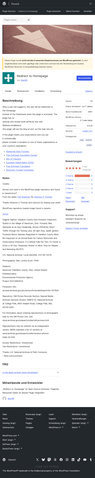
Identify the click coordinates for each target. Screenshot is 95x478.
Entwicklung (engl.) (57, 423)
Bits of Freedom (13, 159)
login (82, 140)
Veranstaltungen (79, 418)
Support (89, 91)
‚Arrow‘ (5, 214)
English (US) (88, 131)
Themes (29, 418)
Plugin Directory (9, 11)
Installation (40, 91)
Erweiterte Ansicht (74, 152)
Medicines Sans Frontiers (17, 151)
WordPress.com (10, 435)
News (5, 418)
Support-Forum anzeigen (77, 228)
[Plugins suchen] (28, 19)
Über (4, 414)
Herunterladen (84, 78)
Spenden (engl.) (80, 423)
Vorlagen (30, 427)
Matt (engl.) (9, 440)
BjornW (24, 80)
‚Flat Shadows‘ (23, 197)
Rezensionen (23, 91)
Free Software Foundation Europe (21, 155)
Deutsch (12, 460)
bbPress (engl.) (10, 444)
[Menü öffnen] (91, 3)
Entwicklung (55, 91)
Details (8, 91)
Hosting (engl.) (9, 423)
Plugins (29, 423)
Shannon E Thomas (43, 197)
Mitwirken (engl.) (79, 414)
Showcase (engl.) (33, 414)
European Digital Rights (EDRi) (20, 162)
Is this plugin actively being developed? (20, 372)
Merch (76, 427)
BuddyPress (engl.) (12, 448)
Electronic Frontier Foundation (20, 170)
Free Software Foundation (18, 166)
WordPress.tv (56, 427)
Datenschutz (8, 427)
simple (89, 145)
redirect (89, 140)
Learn (51, 414)
